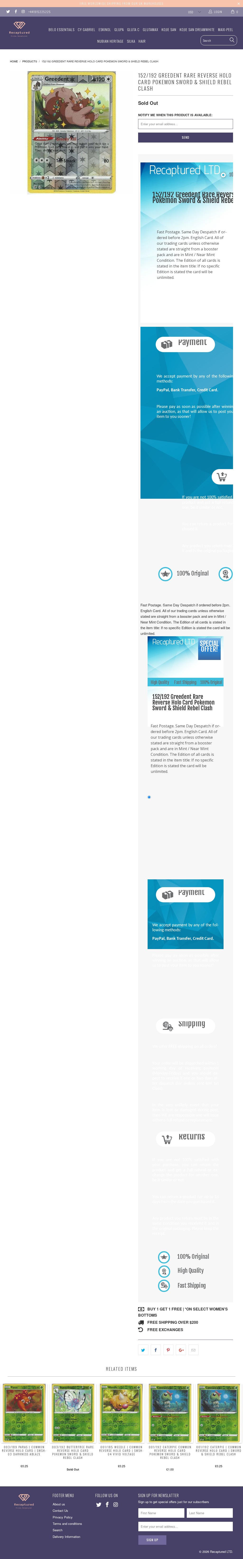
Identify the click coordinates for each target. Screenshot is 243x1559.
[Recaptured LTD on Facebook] (15, 12)
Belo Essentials (62, 29)
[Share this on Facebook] (156, 1350)
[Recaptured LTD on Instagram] (23, 12)
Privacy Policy (63, 1517)
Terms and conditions (67, 1523)
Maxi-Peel (225, 29)
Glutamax (150, 29)
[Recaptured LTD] (22, 29)
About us (59, 1504)
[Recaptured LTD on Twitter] (8, 12)
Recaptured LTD (221, 1551)
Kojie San (169, 29)
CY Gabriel (86, 29)
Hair (142, 41)
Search (57, 1530)
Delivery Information (66, 1536)
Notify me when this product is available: (175, 115)
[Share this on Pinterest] (168, 1350)
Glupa (119, 29)
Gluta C (133, 29)
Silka (131, 41)
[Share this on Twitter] (143, 1350)
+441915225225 (39, 12)
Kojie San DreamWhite (197, 29)
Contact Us (60, 1510)
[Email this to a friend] (193, 1350)
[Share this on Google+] (181, 1350)
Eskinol (105, 29)
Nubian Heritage (110, 41)
